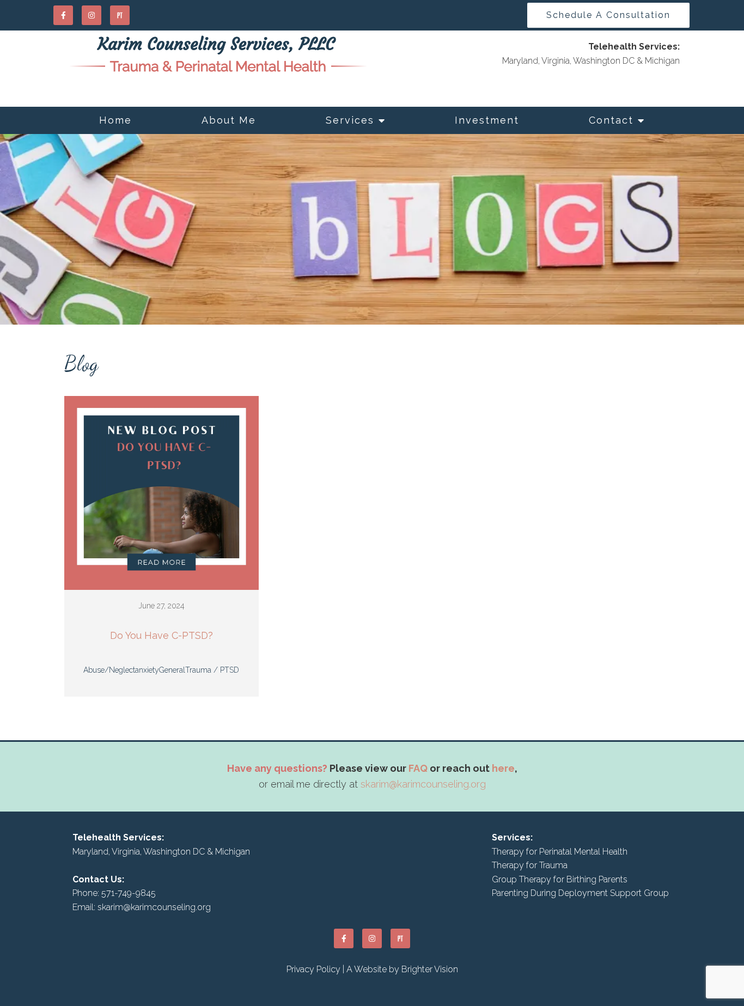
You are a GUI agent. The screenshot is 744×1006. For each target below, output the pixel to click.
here (503, 768)
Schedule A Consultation (608, 15)
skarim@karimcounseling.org (423, 784)
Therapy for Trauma (530, 865)
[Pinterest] (120, 15)
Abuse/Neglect (109, 670)
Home (115, 120)
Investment (487, 120)
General (172, 670)
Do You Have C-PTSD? (161, 635)
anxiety (147, 670)
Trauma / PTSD (212, 670)
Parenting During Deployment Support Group (580, 893)
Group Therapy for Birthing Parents (559, 879)
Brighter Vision (429, 969)
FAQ (418, 768)
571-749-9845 (128, 893)
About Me (229, 120)
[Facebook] (63, 15)
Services (350, 120)
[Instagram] (91, 15)
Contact (611, 120)
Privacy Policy (313, 969)
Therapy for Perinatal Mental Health (559, 851)
